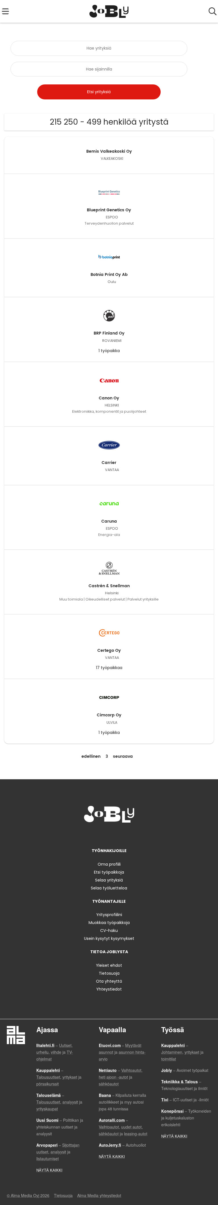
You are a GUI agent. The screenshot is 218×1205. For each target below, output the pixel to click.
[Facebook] (91, 834)
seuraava (123, 756)
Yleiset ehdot (109, 965)
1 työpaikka (109, 351)
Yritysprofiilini (109, 914)
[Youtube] (128, 834)
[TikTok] (119, 834)
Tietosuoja (109, 973)
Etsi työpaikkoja (109, 872)
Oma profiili (109, 864)
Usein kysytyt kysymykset (109, 938)
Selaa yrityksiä (109, 880)
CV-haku (109, 930)
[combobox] (99, 48)
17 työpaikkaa (109, 667)
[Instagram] (101, 834)
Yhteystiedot (109, 989)
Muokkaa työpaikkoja (109, 922)
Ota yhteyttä (109, 981)
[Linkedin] (110, 834)
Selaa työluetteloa (109, 888)
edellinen (90, 756)
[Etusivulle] (109, 11)
